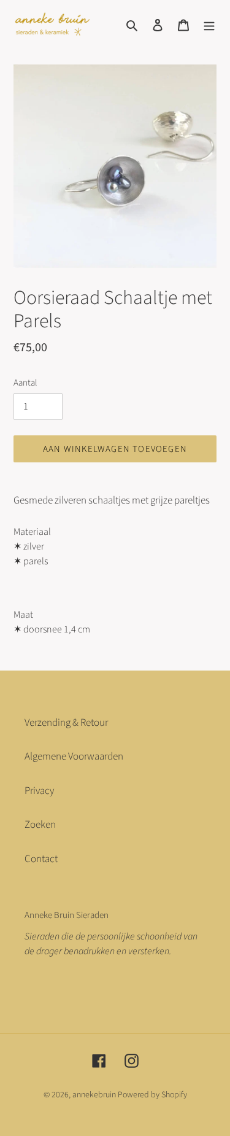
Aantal (25, 382)
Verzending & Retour (66, 722)
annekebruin (94, 1095)
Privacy (39, 791)
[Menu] (209, 25)
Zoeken (40, 824)
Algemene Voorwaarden (74, 756)
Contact (41, 859)
